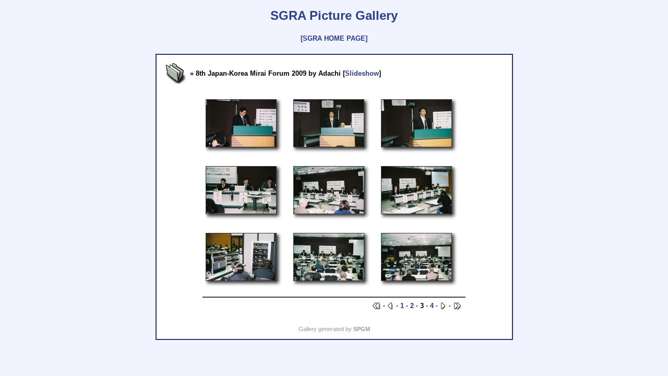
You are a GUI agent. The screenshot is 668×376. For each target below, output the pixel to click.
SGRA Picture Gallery (334, 15)
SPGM (361, 329)
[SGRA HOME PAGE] (334, 38)
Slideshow (362, 73)
